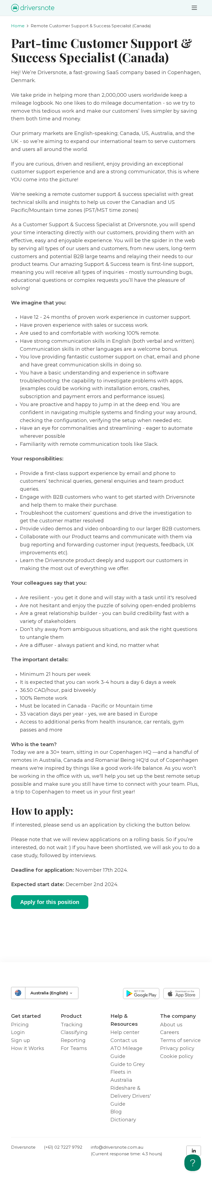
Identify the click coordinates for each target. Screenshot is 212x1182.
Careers (169, 1032)
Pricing (20, 1025)
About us (171, 1025)
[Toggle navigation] (194, 7)
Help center (124, 1032)
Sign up (20, 1040)
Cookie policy (176, 1056)
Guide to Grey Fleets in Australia (127, 1072)
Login (18, 1032)
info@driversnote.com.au (117, 1147)
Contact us (123, 1040)
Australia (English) (49, 992)
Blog (116, 1112)
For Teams (74, 1048)
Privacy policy (177, 1048)
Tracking (72, 1025)
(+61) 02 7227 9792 (63, 1147)
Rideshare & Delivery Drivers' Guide (130, 1096)
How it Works (27, 1048)
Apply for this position (49, 902)
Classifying (74, 1032)
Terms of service (180, 1040)
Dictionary (123, 1120)
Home (18, 25)
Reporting (73, 1040)
